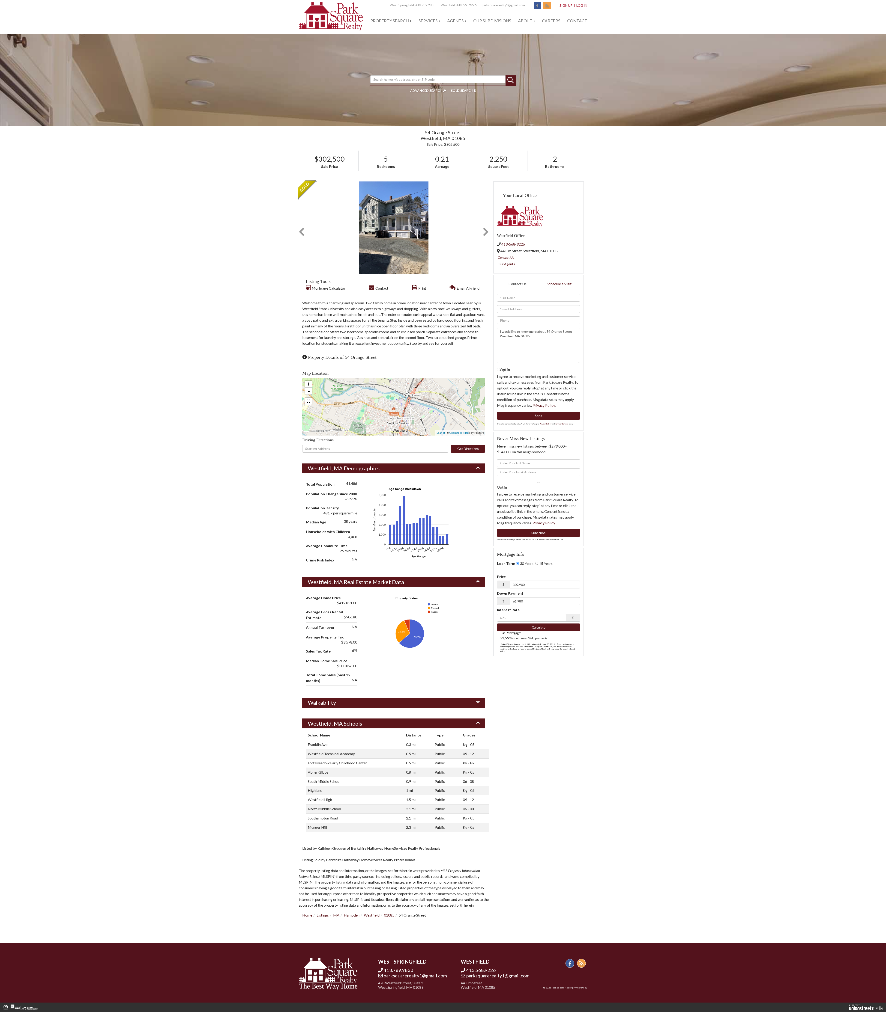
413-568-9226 (513, 244)
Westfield (372, 915)
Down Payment (510, 593)
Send (538, 416)
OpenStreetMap (459, 432)
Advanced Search (426, 90)
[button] (511, 80)
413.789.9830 (425, 5)
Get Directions (468, 449)
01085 (389, 915)
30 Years (526, 563)
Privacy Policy (544, 405)
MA (336, 915)
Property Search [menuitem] (389, 20)
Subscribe (538, 533)
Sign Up (566, 5)
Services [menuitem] (428, 20)
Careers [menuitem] (551, 20)
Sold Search (462, 90)
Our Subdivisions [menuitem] (492, 20)
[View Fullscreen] (308, 401)
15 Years (545, 563)
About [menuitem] (525, 20)
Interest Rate (508, 610)
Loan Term (506, 563)
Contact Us (506, 257)
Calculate (538, 627)
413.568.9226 (466, 5)
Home (307, 915)
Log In (581, 5)
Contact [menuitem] (577, 20)
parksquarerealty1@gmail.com (503, 5)
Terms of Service (561, 424)
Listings (323, 915)
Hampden (351, 915)
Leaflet (441, 432)
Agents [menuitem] (455, 20)
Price (501, 576)
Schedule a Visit (559, 284)
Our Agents (506, 264)
